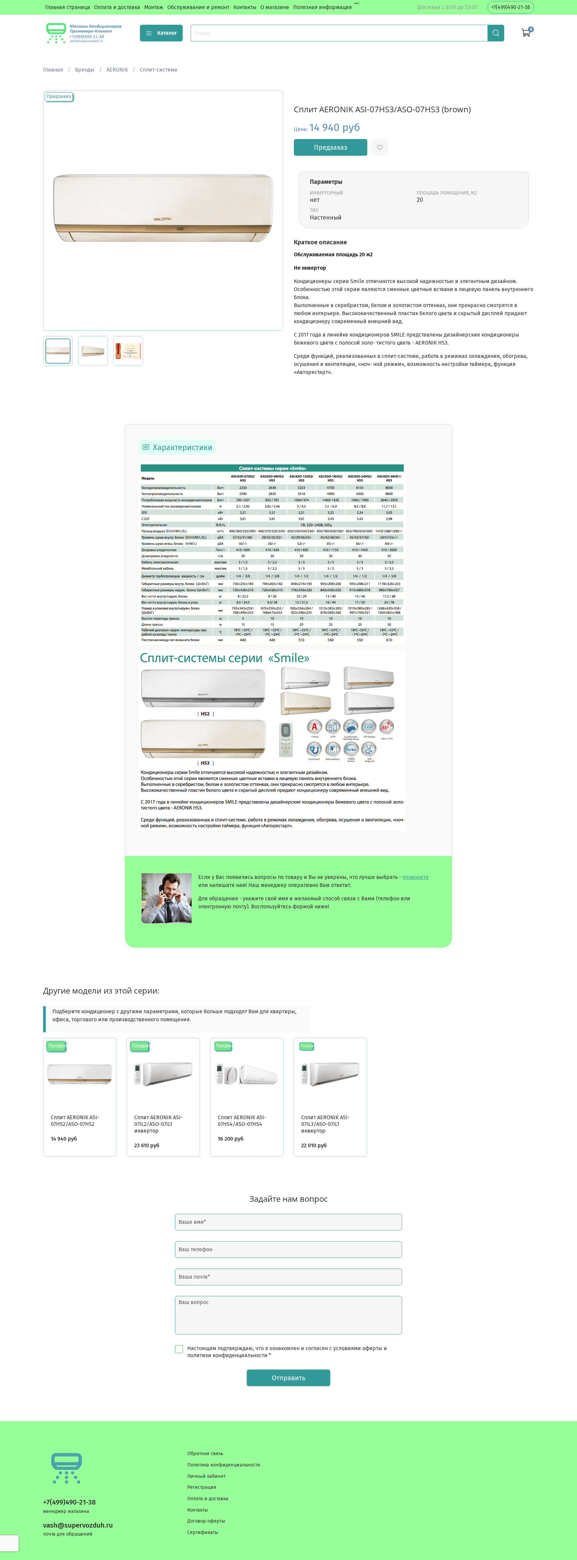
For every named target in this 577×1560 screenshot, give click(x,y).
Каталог (167, 33)
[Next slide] (272, 211)
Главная (53, 70)
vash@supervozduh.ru (78, 1525)
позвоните (415, 877)
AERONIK (117, 70)
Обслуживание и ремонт (198, 7)
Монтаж (153, 7)
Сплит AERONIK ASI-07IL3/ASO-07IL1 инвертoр (325, 1124)
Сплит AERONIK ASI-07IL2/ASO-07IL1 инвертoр (158, 1124)
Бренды (84, 70)
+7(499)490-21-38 (510, 7)
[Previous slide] (54, 211)
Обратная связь (205, 1453)
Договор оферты (206, 1521)
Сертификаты (202, 1532)
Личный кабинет (206, 1476)
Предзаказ (330, 147)
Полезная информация (322, 7)
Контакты (244, 7)
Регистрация (201, 1487)
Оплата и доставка (117, 7)
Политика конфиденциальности (223, 1465)
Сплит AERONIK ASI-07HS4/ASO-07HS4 (242, 1120)
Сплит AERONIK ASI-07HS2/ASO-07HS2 (75, 1120)
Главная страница (67, 7)
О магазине (274, 7)
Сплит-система (158, 70)
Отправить (288, 1378)
